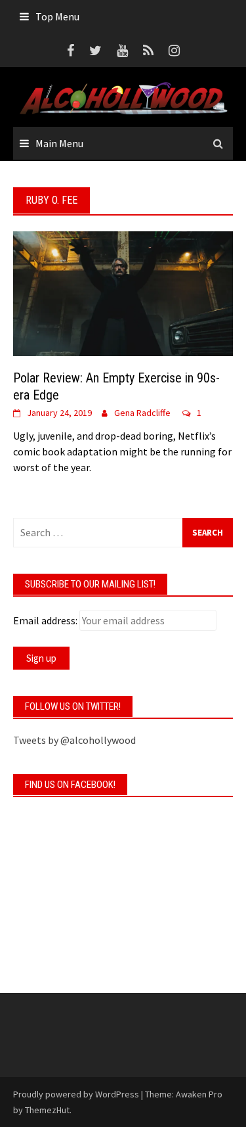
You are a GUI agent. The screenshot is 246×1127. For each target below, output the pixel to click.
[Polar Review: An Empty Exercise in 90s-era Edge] (123, 291)
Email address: (45, 620)
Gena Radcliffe (142, 413)
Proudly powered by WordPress (76, 1094)
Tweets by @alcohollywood (74, 740)
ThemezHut (47, 1110)
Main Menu (59, 143)
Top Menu (57, 16)
